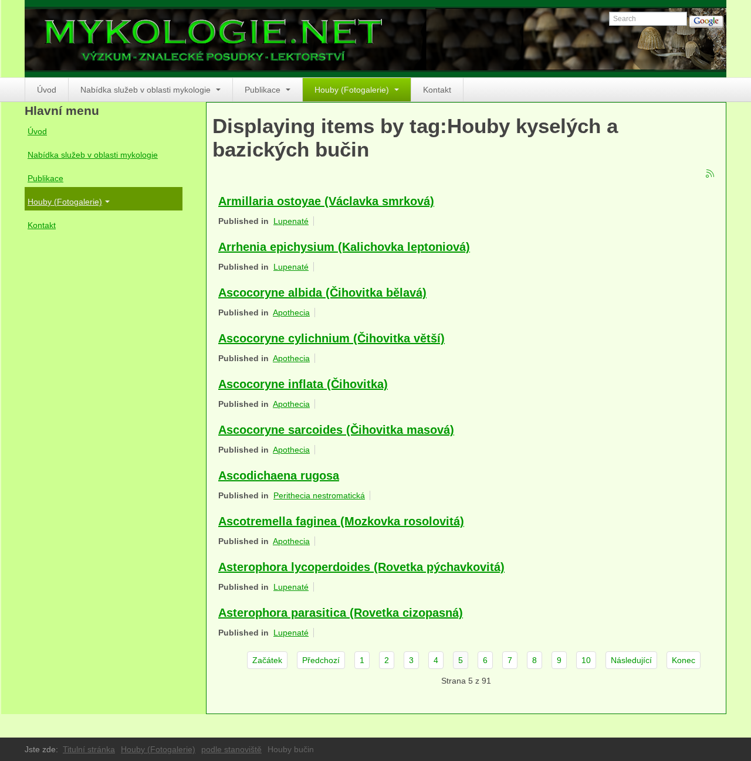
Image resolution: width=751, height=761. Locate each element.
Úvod (46, 89)
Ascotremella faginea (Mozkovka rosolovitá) (341, 521)
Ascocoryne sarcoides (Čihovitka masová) (336, 429)
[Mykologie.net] (375, 38)
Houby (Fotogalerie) (352, 89)
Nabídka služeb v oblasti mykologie (146, 89)
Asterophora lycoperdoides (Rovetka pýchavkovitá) (361, 566)
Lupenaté (291, 221)
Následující (631, 660)
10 (586, 660)
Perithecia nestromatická (319, 495)
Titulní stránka (89, 749)
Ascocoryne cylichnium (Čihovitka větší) (331, 338)
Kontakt (437, 89)
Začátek (267, 660)
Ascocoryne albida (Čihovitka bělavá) (322, 292)
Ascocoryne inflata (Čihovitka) (303, 384)
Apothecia (291, 312)
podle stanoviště (231, 749)
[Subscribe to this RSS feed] (710, 174)
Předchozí (321, 660)
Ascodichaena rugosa (278, 475)
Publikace (264, 89)
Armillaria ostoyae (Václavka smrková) (326, 201)
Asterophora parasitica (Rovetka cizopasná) (340, 612)
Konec (683, 660)
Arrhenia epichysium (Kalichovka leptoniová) (344, 246)
